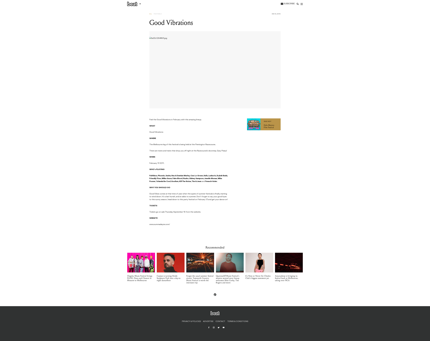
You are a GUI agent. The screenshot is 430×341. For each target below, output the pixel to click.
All (150, 14)
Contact (220, 321)
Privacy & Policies (191, 321)
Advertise (208, 321)
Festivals (158, 14)
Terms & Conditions (237, 321)
